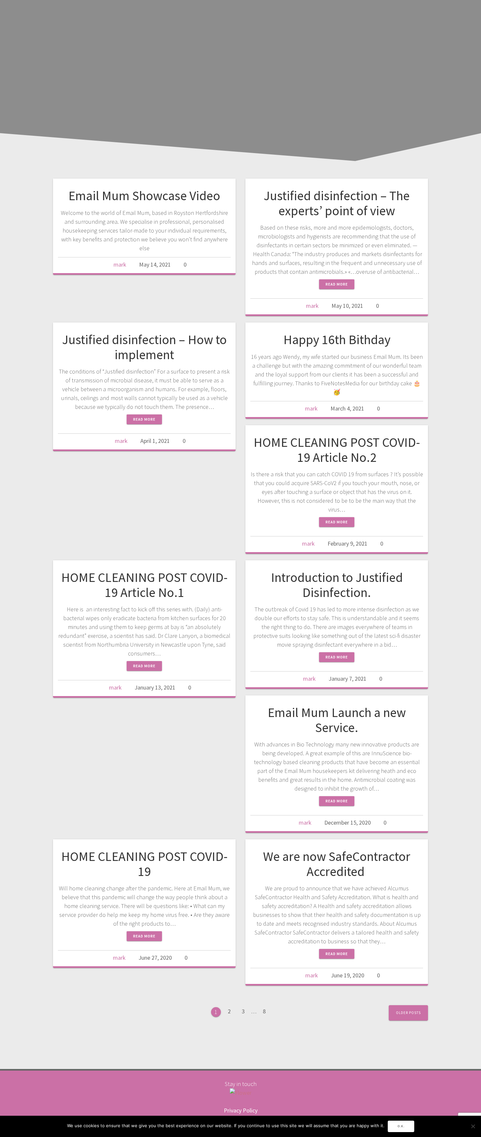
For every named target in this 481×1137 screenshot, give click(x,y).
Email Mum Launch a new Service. (337, 720)
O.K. (401, 1126)
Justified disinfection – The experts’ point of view (337, 203)
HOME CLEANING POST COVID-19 (144, 864)
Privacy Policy (241, 1110)
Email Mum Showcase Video (144, 195)
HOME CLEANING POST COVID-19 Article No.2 (337, 449)
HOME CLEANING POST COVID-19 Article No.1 (144, 585)
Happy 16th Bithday (336, 339)
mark (120, 264)
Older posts (408, 1012)
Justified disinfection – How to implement (144, 347)
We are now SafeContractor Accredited (336, 864)
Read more (337, 284)
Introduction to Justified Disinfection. (337, 585)
